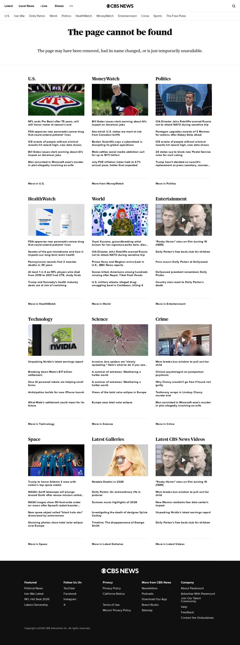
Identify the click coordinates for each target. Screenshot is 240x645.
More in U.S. (36, 183)
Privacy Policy (112, 588)
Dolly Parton (37, 16)
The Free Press (176, 16)
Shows (59, 6)
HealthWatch (84, 16)
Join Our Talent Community (191, 600)
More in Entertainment (170, 304)
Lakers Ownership (36, 604)
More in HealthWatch (42, 304)
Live (45, 6)
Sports (158, 16)
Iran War (19, 16)
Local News (27, 6)
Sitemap (147, 610)
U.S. (7, 16)
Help (184, 606)
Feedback (187, 612)
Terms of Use (111, 604)
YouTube (69, 588)
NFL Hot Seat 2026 (36, 599)
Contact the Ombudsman (197, 617)
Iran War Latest (34, 593)
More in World (101, 304)
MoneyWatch (105, 16)
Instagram (70, 599)
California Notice (114, 593)
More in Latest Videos (170, 544)
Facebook (70, 593)
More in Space (37, 544)
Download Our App (154, 599)
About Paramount (192, 588)
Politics (66, 16)
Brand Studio (150, 604)
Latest (9, 6)
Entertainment (127, 16)
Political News (33, 588)
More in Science (102, 424)
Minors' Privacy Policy (117, 610)
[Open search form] (234, 6)
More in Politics (166, 183)
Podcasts (147, 593)
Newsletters (149, 588)
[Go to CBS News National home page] (120, 6)
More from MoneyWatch (108, 183)
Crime (145, 16)
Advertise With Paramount (198, 593)
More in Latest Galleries (107, 544)
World (53, 16)
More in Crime (165, 424)
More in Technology (41, 424)
